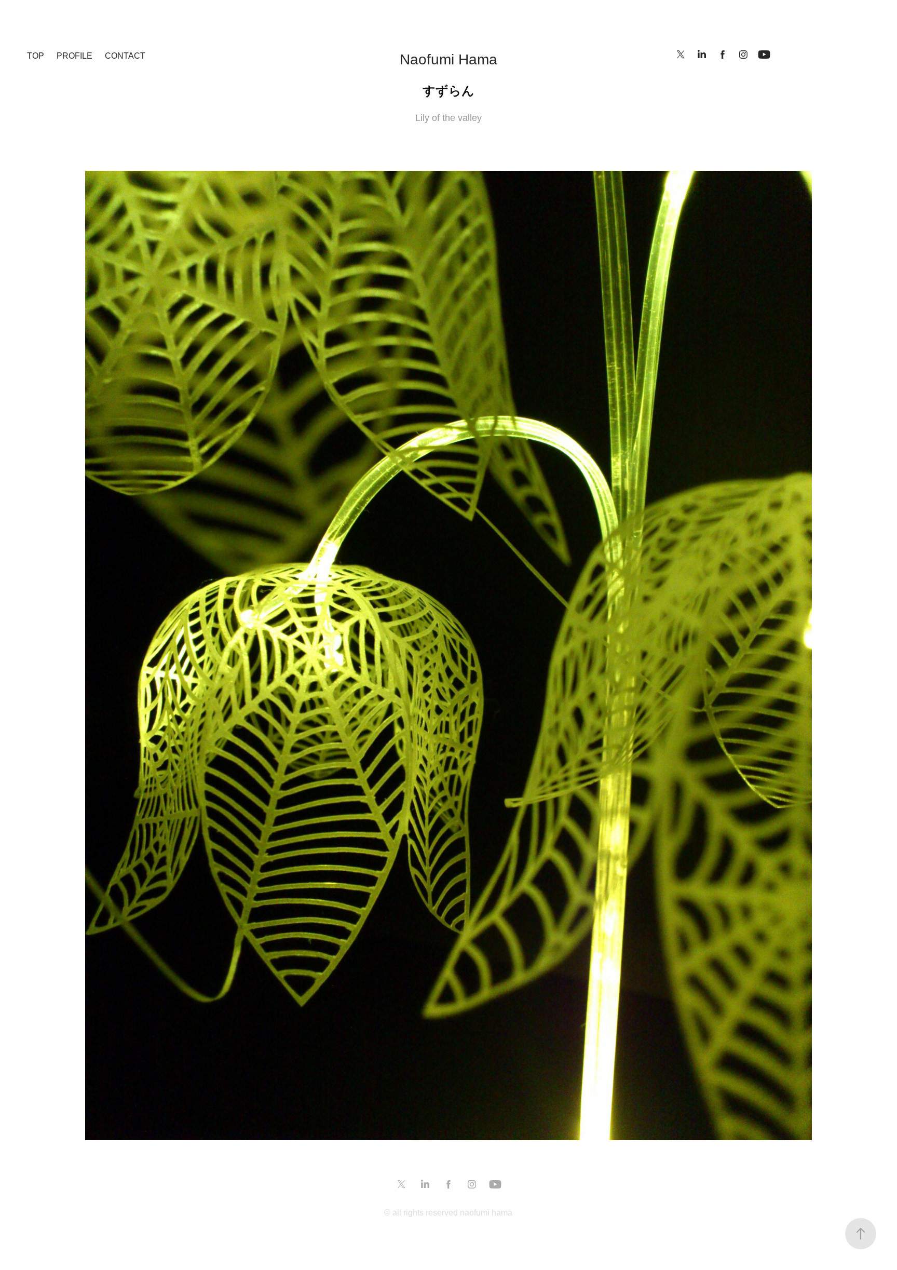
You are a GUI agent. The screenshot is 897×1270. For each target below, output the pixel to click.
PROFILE (74, 55)
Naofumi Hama (448, 59)
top (35, 55)
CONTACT (125, 55)
